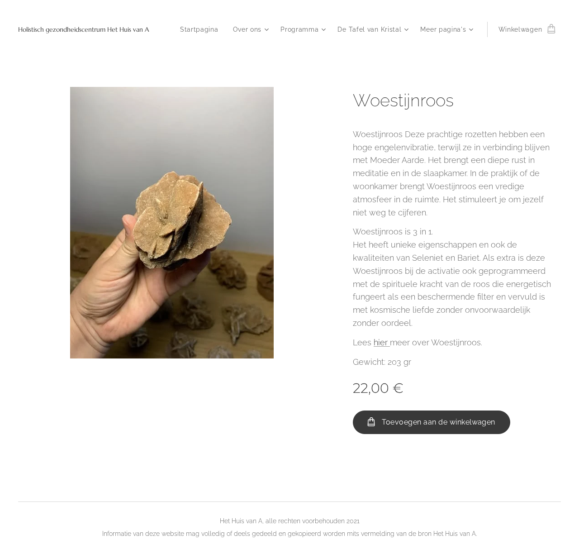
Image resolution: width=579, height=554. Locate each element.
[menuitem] (202, 29)
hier (382, 342)
